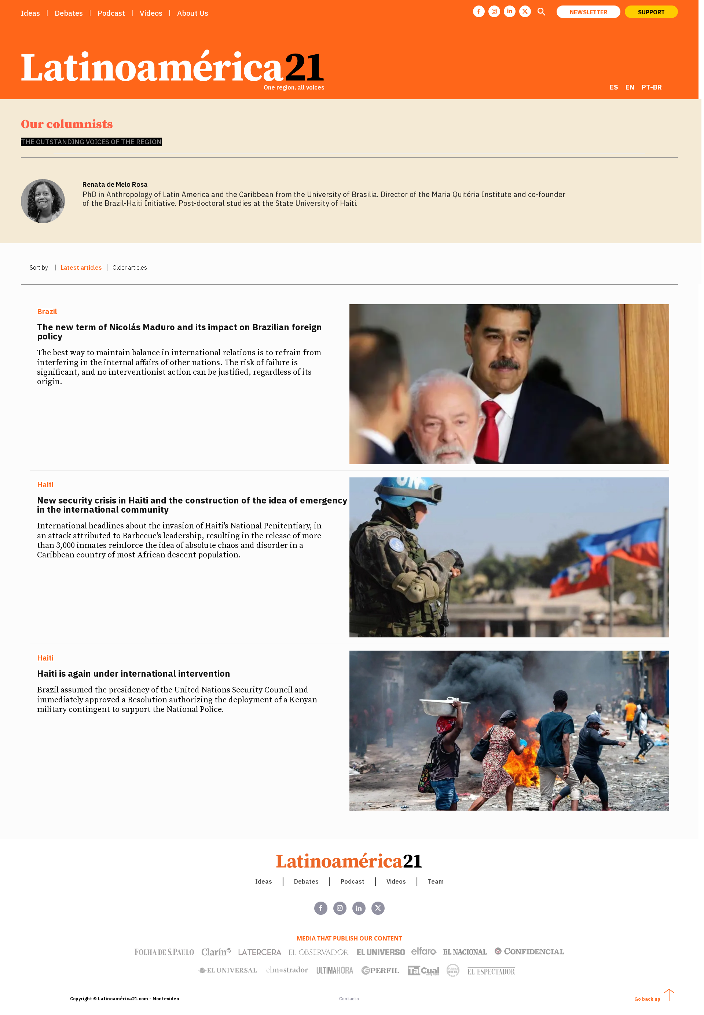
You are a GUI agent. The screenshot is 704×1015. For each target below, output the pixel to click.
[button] (541, 12)
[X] (525, 11)
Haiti (45, 484)
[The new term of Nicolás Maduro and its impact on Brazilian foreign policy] (509, 384)
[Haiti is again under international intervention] (509, 731)
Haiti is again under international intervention (133, 673)
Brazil (47, 311)
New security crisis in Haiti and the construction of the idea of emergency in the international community (192, 504)
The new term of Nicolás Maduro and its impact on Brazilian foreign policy (179, 331)
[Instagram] (494, 11)
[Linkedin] (510, 11)
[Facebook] (479, 11)
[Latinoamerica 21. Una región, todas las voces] (349, 860)
